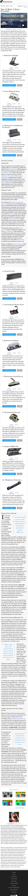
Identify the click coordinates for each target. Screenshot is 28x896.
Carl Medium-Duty (6, 172)
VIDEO (19, 103)
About (14, 874)
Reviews (7, 5)
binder (11, 213)
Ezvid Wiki (3, 5)
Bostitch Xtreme (12, 169)
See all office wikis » (20, 808)
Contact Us (14, 892)
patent (8, 737)
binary (3, 528)
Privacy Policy (14, 876)
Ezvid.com (14, 885)
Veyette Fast (20, 239)
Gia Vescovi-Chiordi (17, 823)
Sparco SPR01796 (6, 182)
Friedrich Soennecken (17, 718)
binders (3, 634)
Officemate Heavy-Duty (8, 176)
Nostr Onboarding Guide (14, 887)
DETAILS (16, 67)
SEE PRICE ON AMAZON (9, 85)
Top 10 (19, 29)
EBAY (20, 85)
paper (20, 661)
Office (11, 5)
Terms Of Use (14, 878)
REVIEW (11, 67)
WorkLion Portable (14, 218)
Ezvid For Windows (14, 883)
